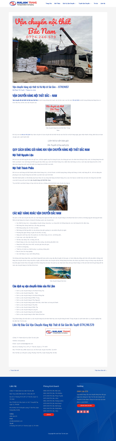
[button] (69, 3)
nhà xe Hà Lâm (25, 134)
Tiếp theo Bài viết (101, 370)
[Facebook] (78, 411)
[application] (75, 3)
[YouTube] (87, 411)
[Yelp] (84, 411)
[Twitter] (81, 411)
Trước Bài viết (14, 370)
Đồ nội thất (76, 100)
